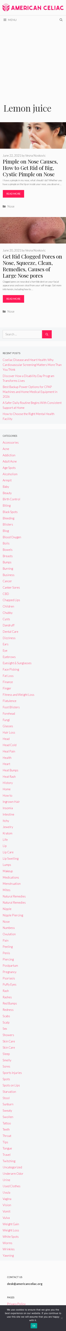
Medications (11, 877)
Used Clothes (11, 1186)
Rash (6, 991)
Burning (8, 568)
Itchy (6, 821)
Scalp (6, 1022)
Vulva (6, 1218)
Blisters (8, 524)
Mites (6, 890)
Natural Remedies (14, 896)
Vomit (6, 1211)
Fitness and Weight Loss (18, 694)
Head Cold (9, 745)
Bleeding (8, 518)
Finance (8, 682)
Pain (5, 940)
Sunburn (8, 1104)
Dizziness (9, 638)
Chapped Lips (11, 600)
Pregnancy (9, 972)
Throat (7, 1136)
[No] (61, 1318)
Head (6, 739)
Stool (6, 1098)
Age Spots (9, 468)
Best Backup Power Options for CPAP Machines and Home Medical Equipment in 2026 (30, 391)
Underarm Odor (13, 1173)
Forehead (9, 713)
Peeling (8, 946)
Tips (5, 1142)
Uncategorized (12, 1167)
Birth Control (11, 499)
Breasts (8, 556)
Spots (6, 1079)
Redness (8, 1010)
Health (7, 758)
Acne (6, 449)
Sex (5, 1028)
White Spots (11, 1236)
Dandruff (8, 625)
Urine (6, 1180)
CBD (6, 594)
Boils (6, 543)
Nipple (7, 909)
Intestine (8, 814)
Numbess (9, 928)
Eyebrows (9, 657)
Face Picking (11, 669)
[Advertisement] (33, 59)
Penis (6, 953)
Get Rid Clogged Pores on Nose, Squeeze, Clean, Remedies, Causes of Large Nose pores (32, 266)
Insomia (8, 808)
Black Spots (10, 512)
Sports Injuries (12, 1073)
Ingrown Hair (11, 802)
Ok (34, 1325)
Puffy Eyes (9, 984)
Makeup (8, 871)
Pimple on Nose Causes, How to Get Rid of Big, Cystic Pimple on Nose (30, 168)
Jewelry (8, 827)
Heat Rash (9, 776)
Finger (7, 688)
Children (8, 606)
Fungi (6, 720)
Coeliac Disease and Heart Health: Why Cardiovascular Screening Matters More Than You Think (32, 364)
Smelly (7, 1060)
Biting (7, 505)
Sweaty (7, 1110)
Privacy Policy (16, 1304)
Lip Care (8, 852)
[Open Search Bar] (61, 19)
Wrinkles (9, 1249)
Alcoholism (10, 474)
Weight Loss (11, 1230)
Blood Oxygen (12, 537)
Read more (13, 193)
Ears (5, 644)
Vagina (7, 1199)
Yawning (8, 1255)
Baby (6, 486)
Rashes (7, 997)
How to (7, 795)
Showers (8, 1035)
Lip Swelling (10, 858)
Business (8, 575)
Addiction (9, 455)
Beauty (7, 493)
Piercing (8, 959)
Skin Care (9, 1041)
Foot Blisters (11, 707)
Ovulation (9, 934)
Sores (6, 1066)
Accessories (11, 442)
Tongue (7, 1148)
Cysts (6, 619)
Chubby (7, 613)
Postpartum (10, 965)
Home (7, 789)
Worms (7, 1243)
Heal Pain (9, 751)
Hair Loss (9, 732)
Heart (6, 764)
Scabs (6, 1016)
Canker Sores (11, 587)
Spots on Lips (11, 1085)
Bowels (7, 550)
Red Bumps (10, 1003)
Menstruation (12, 883)
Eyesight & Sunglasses (17, 663)
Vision (7, 1205)
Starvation (9, 1091)
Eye (5, 650)
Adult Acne (10, 461)
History (8, 783)
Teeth (6, 1129)
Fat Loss (8, 676)
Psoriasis (9, 978)
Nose (10, 206)
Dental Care (10, 631)
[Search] (47, 334)
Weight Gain (11, 1224)
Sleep (6, 1054)
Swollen (8, 1117)
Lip (5, 846)
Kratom (7, 833)
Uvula (6, 1192)
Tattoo (7, 1123)
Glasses (8, 726)
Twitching (9, 1161)
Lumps (7, 865)
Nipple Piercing (13, 915)
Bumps (7, 562)
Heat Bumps (10, 770)
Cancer (7, 581)
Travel (7, 1155)
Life (5, 839)
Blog (6, 531)
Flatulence (9, 701)
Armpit (7, 480)
